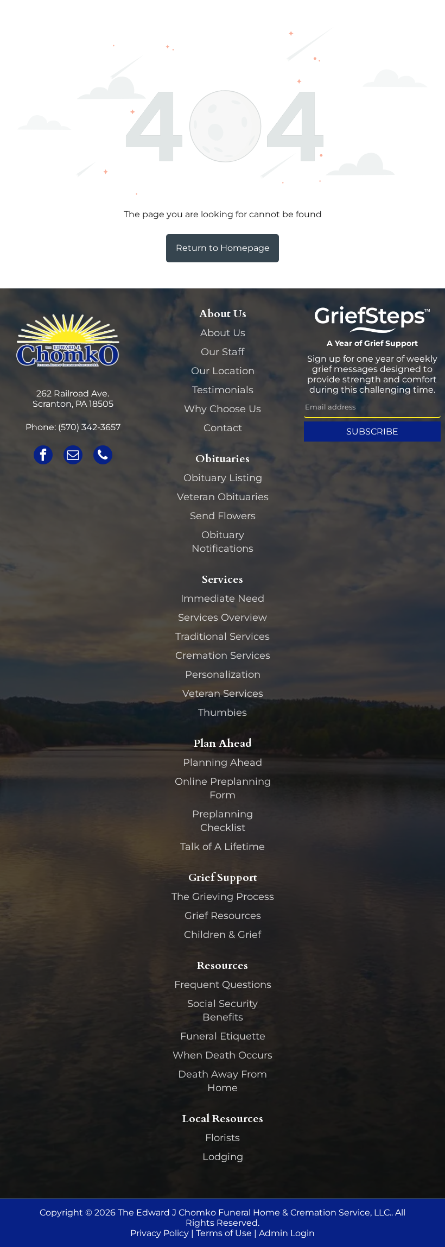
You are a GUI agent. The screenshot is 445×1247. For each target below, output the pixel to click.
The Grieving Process (222, 897)
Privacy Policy (159, 1233)
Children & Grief (222, 935)
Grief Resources (223, 916)
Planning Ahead (222, 763)
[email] (72, 456)
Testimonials (222, 390)
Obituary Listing (222, 478)
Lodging (222, 1157)
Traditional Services (222, 637)
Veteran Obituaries (223, 497)
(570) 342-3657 (89, 427)
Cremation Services (222, 656)
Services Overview (222, 618)
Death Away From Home (222, 1081)
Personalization (222, 675)
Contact (223, 428)
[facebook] (43, 456)
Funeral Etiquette (222, 1036)
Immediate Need (222, 598)
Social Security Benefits (222, 1010)
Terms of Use (224, 1233)
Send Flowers (223, 516)
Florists (222, 1138)
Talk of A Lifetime (222, 847)
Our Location (223, 371)
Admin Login (287, 1233)
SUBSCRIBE (372, 431)
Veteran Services (222, 694)
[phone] (102, 456)
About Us (222, 333)
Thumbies (222, 713)
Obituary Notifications (222, 542)
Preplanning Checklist (222, 821)
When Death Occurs (222, 1055)
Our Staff (222, 352)
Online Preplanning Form (223, 788)
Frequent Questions (222, 985)
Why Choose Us (222, 409)
